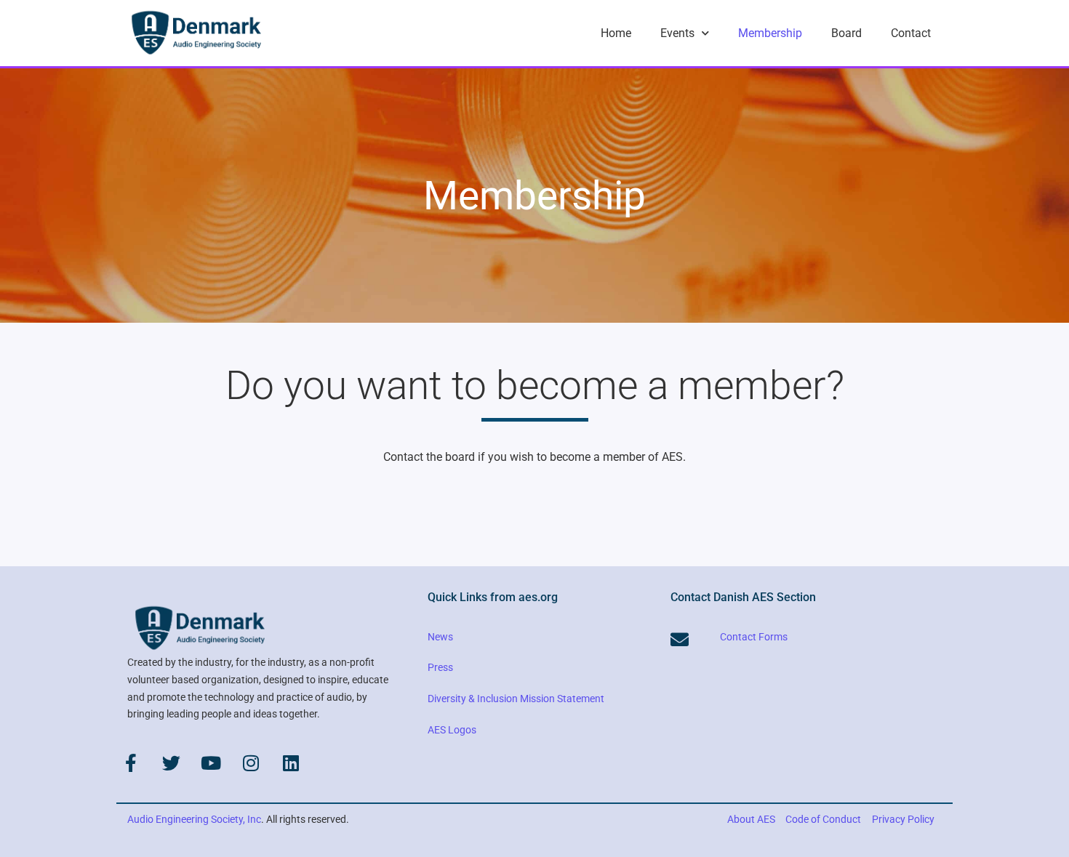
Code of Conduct (823, 819)
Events (677, 33)
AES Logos (452, 730)
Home (616, 33)
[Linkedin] (291, 762)
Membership (770, 33)
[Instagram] (251, 762)
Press (440, 667)
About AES (751, 819)
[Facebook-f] (131, 762)
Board (846, 33)
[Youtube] (211, 762)
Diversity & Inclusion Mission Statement (516, 698)
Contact (911, 33)
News (440, 637)
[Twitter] (171, 762)
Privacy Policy (903, 819)
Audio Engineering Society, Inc (194, 819)
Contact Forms (754, 637)
